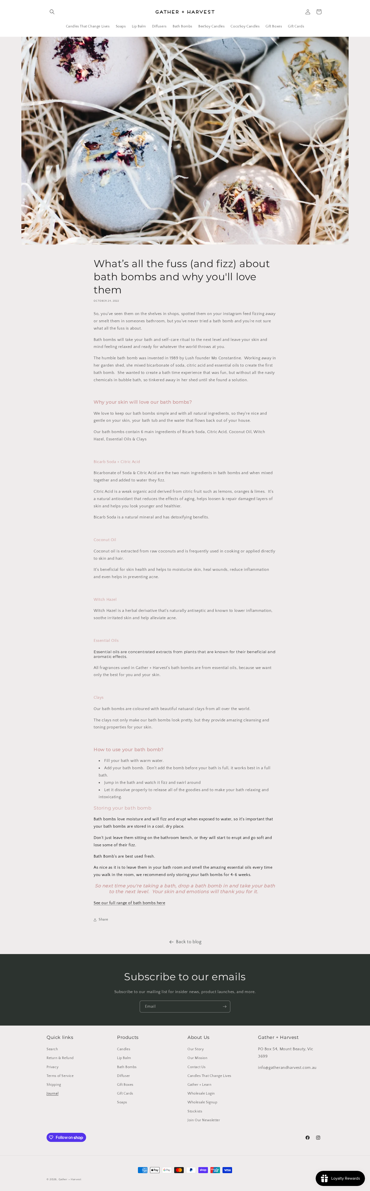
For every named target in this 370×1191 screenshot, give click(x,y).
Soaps (122, 1102)
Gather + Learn (199, 1085)
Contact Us (197, 1067)
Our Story (196, 1049)
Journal (52, 1094)
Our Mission (198, 1058)
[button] (52, 11)
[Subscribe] (224, 1006)
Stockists (195, 1111)
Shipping (54, 1085)
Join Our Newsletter (204, 1120)
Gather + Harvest (70, 1179)
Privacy (52, 1067)
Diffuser (123, 1076)
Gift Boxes (125, 1085)
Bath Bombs (127, 1067)
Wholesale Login (201, 1094)
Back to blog (188, 941)
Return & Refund (60, 1058)
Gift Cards (125, 1094)
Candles (123, 1049)
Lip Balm (124, 1058)
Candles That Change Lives (209, 1076)
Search (52, 1049)
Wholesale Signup (202, 1102)
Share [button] (103, 920)
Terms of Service (60, 1076)
